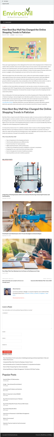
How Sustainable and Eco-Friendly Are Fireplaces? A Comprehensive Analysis (21, 364)
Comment (5, 313)
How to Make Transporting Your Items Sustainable (15, 366)
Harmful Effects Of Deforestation (11, 379)
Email (4, 338)
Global (3, 27)
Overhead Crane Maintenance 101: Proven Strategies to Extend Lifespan (21, 233)
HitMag (49, 434)
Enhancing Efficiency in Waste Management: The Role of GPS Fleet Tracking (21, 369)
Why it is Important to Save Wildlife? (12, 394)
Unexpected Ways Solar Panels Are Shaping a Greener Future (18, 362)
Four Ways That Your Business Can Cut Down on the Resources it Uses (21, 271)
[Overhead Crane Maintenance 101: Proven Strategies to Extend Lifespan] (27, 217)
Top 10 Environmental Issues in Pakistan (12, 398)
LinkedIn (36, 293)
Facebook (26, 293)
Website (4, 344)
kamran (12, 34)
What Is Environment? (8, 418)
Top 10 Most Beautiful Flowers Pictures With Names (15, 403)
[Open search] (50, 22)
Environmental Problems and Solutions (12, 389)
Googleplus (42, 293)
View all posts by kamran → (19, 297)
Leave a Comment (19, 34)
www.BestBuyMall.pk (7, 102)
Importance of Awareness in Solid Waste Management (16, 413)
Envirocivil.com (13, 434)
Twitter (31, 293)
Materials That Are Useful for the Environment (14, 423)
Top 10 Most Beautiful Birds (10, 408)
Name (4, 331)
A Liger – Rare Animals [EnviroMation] (12, 384)
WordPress (43, 434)
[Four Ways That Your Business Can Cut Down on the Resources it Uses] (27, 254)
